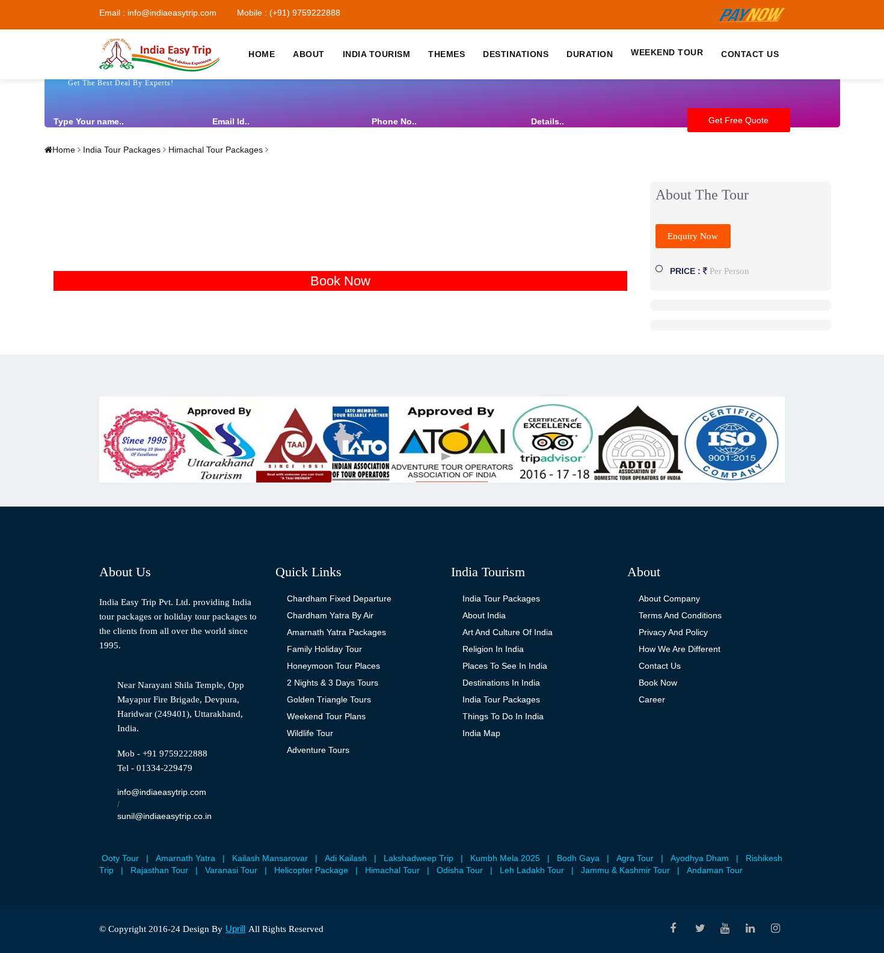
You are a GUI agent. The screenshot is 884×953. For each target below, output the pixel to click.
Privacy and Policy (673, 632)
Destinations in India (501, 682)
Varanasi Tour (231, 870)
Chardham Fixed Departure (339, 598)
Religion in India (493, 649)
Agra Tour (635, 858)
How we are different (679, 649)
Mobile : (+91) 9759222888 (288, 12)
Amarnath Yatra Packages (336, 632)
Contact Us (660, 666)
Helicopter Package (311, 870)
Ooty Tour (120, 858)
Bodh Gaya (578, 858)
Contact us (750, 54)
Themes (446, 54)
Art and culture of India (507, 632)
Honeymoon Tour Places (333, 666)
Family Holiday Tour (324, 649)
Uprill (235, 929)
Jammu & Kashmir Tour (625, 870)
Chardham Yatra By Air (330, 615)
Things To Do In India (503, 716)
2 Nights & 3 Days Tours (332, 682)
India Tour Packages (121, 149)
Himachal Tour (392, 870)
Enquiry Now (693, 236)
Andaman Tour (715, 870)
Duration (589, 54)
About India (484, 615)
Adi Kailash (346, 858)
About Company (669, 598)
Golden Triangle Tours (329, 699)
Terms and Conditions (680, 615)
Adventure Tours (318, 750)
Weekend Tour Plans (326, 716)
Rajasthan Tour (159, 870)
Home (261, 54)
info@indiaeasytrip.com (161, 792)
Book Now (340, 280)
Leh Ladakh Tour (532, 870)
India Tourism (377, 54)
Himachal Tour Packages (214, 149)
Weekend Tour (667, 52)
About (309, 54)
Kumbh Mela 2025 (505, 858)
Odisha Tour (460, 870)
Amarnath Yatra (185, 858)
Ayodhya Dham (700, 858)
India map (481, 733)
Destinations (515, 54)
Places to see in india (504, 666)
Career (652, 699)
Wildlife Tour (310, 733)
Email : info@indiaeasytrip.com (157, 12)
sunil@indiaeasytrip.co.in (164, 816)
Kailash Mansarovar (270, 858)
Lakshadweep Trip (418, 858)
